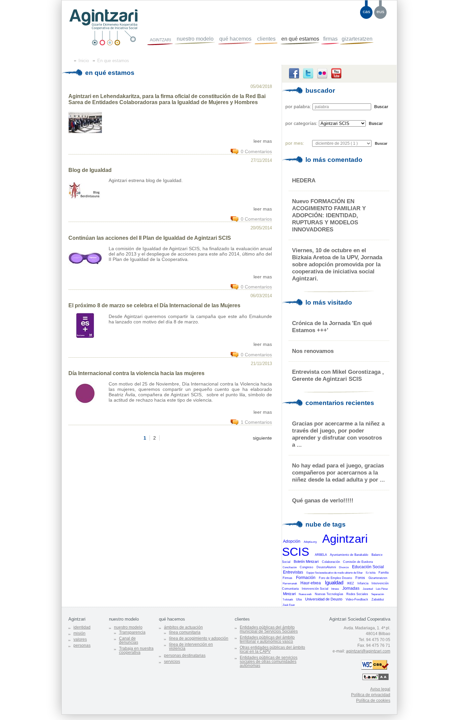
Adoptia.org (310, 541)
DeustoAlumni (326, 567)
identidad (82, 627)
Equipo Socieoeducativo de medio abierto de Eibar (334, 572)
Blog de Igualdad (90, 170)
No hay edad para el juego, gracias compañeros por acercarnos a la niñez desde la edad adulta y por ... (338, 472)
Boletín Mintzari (306, 561)
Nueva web (305, 594)
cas (366, 11)
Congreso (306, 567)
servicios (172, 662)
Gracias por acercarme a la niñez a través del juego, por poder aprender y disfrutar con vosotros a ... (338, 434)
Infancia (362, 583)
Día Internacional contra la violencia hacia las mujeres (136, 373)
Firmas (287, 578)
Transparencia (132, 632)
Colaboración (331, 562)
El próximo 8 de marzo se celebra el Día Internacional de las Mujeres (154, 305)
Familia (384, 572)
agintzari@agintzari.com (368, 651)
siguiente (262, 438)
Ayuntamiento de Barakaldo (349, 554)
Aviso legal (380, 689)
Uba (299, 599)
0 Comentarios (256, 151)
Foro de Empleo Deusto (335, 578)
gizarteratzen (357, 39)
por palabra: (298, 106)
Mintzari (289, 594)
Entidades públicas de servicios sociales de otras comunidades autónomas (268, 662)
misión (79, 633)
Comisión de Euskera (358, 562)
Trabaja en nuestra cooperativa (136, 650)
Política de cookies (373, 701)
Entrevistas (293, 572)
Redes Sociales (357, 594)
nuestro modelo (195, 39)
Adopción (291, 541)
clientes (266, 39)
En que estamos (113, 60)
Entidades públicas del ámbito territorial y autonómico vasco (267, 639)
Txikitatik (288, 599)
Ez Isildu (371, 572)
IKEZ (350, 583)
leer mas (262, 141)
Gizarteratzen (377, 578)
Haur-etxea (310, 583)
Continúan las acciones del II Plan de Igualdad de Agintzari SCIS (149, 238)
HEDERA (304, 180)
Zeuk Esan (289, 604)
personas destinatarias (185, 656)
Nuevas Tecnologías (329, 594)
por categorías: (301, 123)
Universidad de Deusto (323, 599)
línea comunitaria (185, 632)
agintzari (160, 39)
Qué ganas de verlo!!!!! (322, 500)
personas (82, 645)
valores (80, 639)
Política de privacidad (370, 695)
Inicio (83, 60)
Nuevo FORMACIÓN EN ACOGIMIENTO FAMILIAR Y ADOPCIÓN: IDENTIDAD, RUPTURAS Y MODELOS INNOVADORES (329, 215)
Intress (335, 588)
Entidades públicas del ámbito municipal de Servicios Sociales (269, 629)
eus (380, 11)
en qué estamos (300, 39)
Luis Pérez (382, 588)
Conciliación (290, 567)
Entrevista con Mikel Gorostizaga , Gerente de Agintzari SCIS (338, 375)
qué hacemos (235, 39)
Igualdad (334, 582)
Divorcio (344, 567)
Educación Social (368, 567)
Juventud (368, 588)
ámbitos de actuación (183, 627)
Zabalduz (377, 599)
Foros (360, 578)
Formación (306, 577)
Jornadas (350, 588)
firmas (330, 39)
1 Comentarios (256, 422)
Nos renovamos (313, 351)
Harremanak (290, 583)
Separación (377, 594)
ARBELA (321, 554)
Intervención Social (315, 588)
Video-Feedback (357, 599)
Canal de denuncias (128, 640)
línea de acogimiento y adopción (198, 638)
